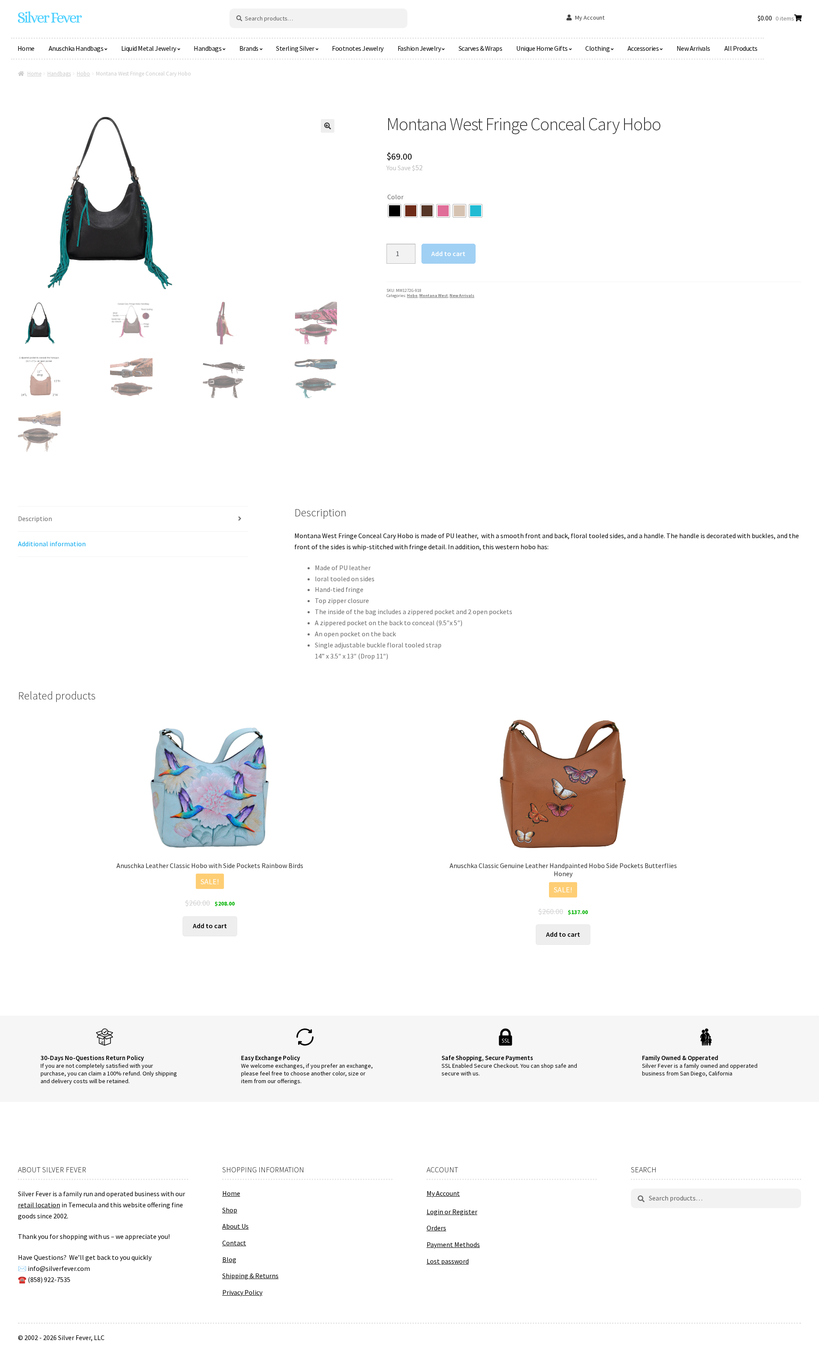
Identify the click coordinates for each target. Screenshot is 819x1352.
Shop (229, 1210)
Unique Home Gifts (542, 48)
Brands (248, 48)
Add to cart (448, 253)
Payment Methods (453, 1244)
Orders (436, 1228)
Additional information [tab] (52, 543)
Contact (234, 1242)
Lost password (448, 1261)
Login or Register (452, 1211)
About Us (235, 1226)
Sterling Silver (295, 48)
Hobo (83, 73)
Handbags (207, 48)
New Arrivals (693, 48)
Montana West (433, 295)
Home (26, 48)
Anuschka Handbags (76, 48)
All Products (741, 48)
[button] (327, 126)
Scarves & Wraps (480, 48)
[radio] (394, 210)
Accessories (643, 48)
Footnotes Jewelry (357, 48)
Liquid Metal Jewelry (148, 48)
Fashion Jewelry (419, 48)
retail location (39, 1204)
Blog (229, 1259)
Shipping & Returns (250, 1275)
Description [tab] (35, 518)
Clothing (597, 48)
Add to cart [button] (210, 925)
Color (395, 196)
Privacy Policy (242, 1292)
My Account (589, 17)
